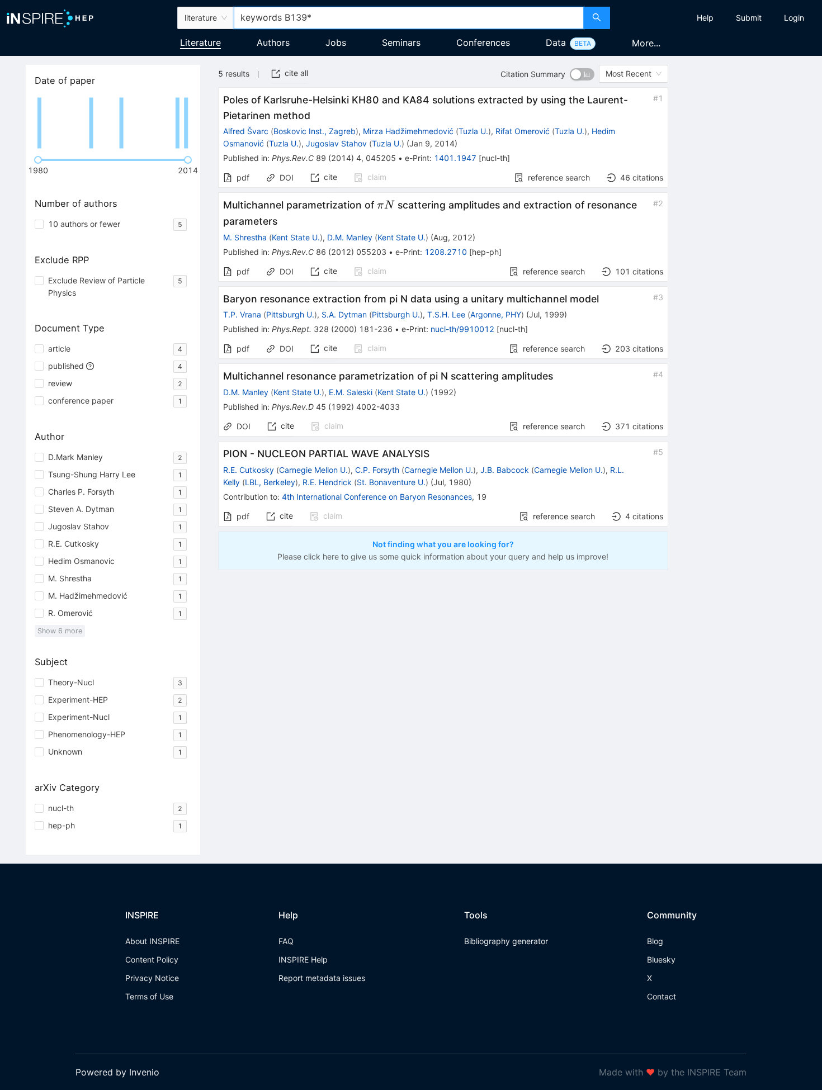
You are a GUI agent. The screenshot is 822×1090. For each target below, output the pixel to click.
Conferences (483, 42)
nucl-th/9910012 (462, 329)
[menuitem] (705, 18)
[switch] (582, 74)
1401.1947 (455, 158)
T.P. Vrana (242, 314)
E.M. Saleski (350, 392)
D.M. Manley (349, 237)
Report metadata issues (321, 978)
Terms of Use (149, 996)
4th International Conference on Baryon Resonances (377, 496)
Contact (661, 996)
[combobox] (409, 18)
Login (794, 17)
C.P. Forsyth (377, 470)
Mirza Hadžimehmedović (408, 131)
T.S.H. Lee (446, 314)
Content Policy (151, 959)
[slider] (38, 160)
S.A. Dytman (344, 314)
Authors (273, 42)
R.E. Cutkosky (248, 470)
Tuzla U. (473, 131)
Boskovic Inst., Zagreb (314, 131)
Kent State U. (296, 237)
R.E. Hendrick (327, 482)
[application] (113, 123)
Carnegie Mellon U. (313, 470)
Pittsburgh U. (290, 314)
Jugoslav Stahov (336, 143)
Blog (655, 941)
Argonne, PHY (495, 314)
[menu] (717, 18)
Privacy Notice (152, 978)
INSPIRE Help (303, 959)
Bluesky (661, 959)
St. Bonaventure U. (391, 482)
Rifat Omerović (522, 131)
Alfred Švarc (245, 131)
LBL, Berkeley (270, 482)
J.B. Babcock (504, 470)
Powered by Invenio (117, 1072)
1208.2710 (445, 252)
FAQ (286, 941)
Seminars (401, 42)
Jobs (335, 42)
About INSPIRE (152, 941)
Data (556, 42)
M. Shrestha (245, 237)
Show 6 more (59, 631)
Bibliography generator (506, 941)
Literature (200, 42)
